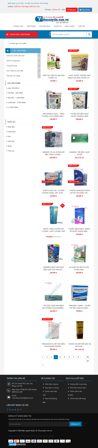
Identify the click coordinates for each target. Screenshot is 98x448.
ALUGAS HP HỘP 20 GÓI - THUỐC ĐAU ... (79, 268)
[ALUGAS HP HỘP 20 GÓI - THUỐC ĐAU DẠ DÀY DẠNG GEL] (79, 253)
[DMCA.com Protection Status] (17, 444)
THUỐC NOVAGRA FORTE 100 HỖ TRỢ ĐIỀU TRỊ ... (79, 192)
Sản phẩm (31, 26)
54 (88, 357)
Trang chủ (18, 26)
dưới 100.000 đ (13, 88)
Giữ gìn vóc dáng (13, 76)
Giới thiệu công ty (51, 384)
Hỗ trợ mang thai (13, 61)
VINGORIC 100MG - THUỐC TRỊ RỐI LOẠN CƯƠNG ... (80, 307)
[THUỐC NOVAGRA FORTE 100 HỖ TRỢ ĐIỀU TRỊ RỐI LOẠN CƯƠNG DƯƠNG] (79, 176)
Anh (9, 136)
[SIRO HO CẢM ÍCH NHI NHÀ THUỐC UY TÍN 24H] (53, 61)
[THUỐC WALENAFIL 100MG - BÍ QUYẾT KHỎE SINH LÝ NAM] (79, 214)
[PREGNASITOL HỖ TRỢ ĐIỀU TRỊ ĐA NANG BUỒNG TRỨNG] (53, 330)
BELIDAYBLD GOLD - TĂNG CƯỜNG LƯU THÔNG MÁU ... (53, 115)
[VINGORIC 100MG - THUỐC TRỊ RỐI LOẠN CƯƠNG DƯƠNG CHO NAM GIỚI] (79, 291)
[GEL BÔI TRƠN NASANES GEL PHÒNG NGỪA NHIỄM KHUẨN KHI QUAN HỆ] (53, 291)
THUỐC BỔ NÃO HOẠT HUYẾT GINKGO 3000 (80, 115)
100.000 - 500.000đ (15, 93)
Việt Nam (11, 141)
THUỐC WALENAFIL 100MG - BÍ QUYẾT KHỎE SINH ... (79, 230)
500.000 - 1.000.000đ (16, 98)
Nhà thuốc (70, 26)
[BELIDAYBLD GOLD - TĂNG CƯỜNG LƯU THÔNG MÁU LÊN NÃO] (53, 99)
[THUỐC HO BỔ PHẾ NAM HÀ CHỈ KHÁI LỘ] (79, 330)
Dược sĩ (57, 26)
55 (88, 361)
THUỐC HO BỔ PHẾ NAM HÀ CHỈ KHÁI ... (79, 345)
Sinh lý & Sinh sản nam (16, 56)
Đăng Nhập (85, 10)
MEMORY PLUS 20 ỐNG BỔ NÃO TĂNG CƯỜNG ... (54, 153)
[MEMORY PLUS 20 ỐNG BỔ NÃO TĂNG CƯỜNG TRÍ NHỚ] (53, 138)
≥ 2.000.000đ (13, 107)
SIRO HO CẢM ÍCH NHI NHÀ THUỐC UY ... (54, 76)
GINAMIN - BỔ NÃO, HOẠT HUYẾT (79, 153)
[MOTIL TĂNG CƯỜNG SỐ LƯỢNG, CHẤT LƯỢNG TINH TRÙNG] (53, 214)
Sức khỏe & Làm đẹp (15, 71)
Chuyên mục (44, 26)
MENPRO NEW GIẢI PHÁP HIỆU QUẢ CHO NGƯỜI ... (53, 268)
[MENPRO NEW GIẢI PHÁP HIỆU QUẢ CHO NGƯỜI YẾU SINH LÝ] (53, 253)
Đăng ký (72, 10)
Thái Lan (11, 151)
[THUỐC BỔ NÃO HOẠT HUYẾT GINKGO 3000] (79, 99)
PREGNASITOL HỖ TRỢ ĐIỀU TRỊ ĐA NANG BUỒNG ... (53, 345)
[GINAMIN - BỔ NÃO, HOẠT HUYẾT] (79, 138)
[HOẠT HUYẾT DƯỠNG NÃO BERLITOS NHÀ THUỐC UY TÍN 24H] (79, 61)
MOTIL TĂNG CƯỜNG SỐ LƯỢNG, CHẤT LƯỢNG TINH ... (53, 231)
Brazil (10, 146)
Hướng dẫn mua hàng (78, 384)
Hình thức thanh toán (78, 388)
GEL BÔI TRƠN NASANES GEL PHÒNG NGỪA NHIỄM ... (53, 307)
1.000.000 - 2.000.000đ (17, 102)
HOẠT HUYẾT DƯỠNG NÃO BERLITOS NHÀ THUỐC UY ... (79, 76)
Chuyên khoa (12, 66)
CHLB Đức (12, 132)
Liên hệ (81, 26)
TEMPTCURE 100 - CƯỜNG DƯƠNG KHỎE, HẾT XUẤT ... (53, 192)
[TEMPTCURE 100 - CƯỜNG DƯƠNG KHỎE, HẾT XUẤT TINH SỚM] (53, 176)
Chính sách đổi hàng (78, 398)
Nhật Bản (11, 127)
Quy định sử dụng (52, 388)
